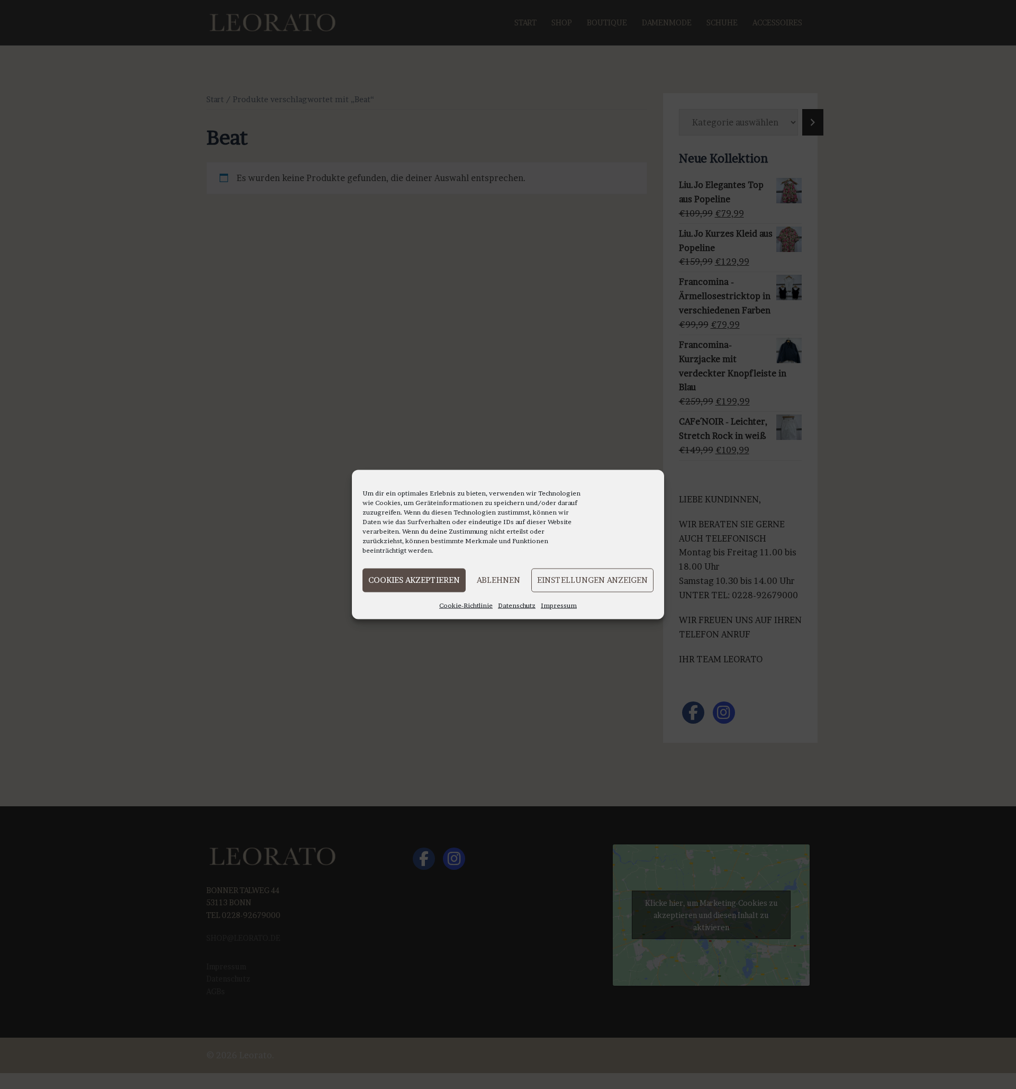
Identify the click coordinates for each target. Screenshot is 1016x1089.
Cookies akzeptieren (414, 580)
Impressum (559, 605)
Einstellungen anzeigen (592, 580)
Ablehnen (498, 580)
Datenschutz (517, 605)
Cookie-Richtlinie (466, 605)
